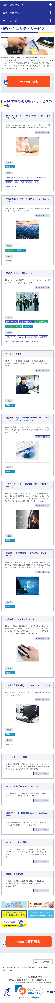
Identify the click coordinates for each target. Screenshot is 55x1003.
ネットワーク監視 (13, 354)
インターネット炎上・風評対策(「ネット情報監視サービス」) (28, 485)
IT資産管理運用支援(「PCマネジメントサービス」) (28, 685)
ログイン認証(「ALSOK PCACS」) (22, 786)
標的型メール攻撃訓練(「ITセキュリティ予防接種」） (26, 554)
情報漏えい (10, 167)
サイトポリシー (18, 977)
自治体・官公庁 (11, 186)
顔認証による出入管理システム (19, 273)
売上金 (18, 326)
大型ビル (29, 177)
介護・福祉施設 (26, 182)
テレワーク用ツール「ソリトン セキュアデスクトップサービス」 (28, 116)
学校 (36, 182)
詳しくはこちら (43, 132)
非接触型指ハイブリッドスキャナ (20, 619)
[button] (29, 992)
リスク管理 (10, 250)
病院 (16, 182)
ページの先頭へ (43, 962)
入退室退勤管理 (41, 322)
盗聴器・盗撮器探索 (14, 874)
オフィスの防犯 (11, 322)
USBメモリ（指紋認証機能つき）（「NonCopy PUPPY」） (26, 814)
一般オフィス (10, 177)
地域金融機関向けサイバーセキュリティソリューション (28, 200)
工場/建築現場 (40, 177)
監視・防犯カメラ (26, 322)
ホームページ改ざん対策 (16, 842)
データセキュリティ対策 (16, 757)
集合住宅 (35, 341)
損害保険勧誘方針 (39, 980)
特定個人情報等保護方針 (18, 980)
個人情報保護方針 (35, 977)
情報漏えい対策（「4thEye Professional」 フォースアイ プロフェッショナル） (27, 419)
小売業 (20, 177)
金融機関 (9, 182)
